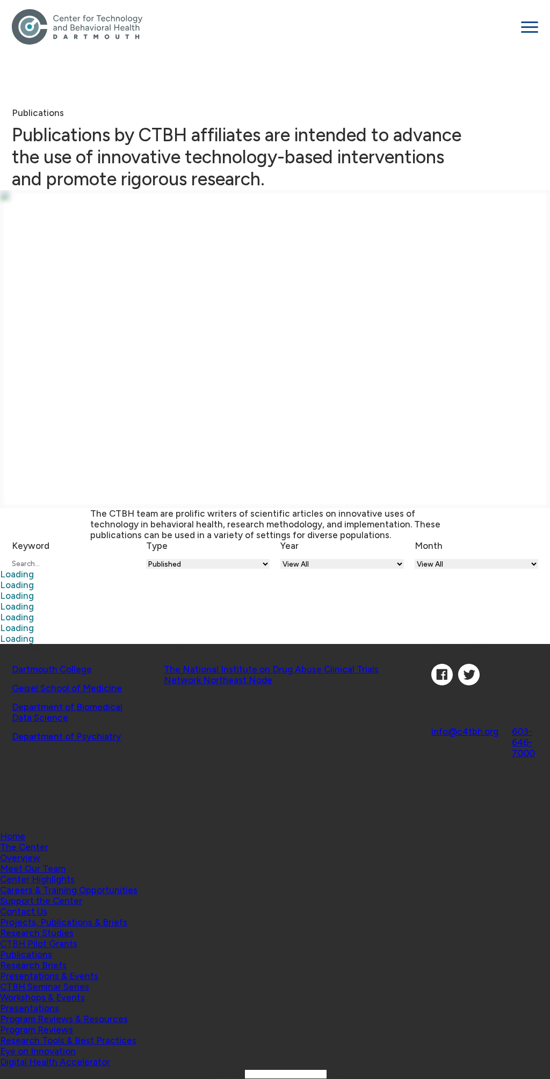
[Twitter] (469, 682)
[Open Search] (275, 814)
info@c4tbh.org (464, 731)
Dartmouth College (52, 669)
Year (289, 545)
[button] (24, 847)
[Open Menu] (529, 27)
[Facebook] (442, 682)
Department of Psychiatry (66, 736)
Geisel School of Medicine (67, 688)
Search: (228, 1073)
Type (157, 545)
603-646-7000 (523, 742)
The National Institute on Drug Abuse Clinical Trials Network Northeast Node (271, 674)
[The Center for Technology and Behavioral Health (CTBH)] (262, 27)
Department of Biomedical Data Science (67, 712)
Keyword (30, 545)
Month (429, 545)
